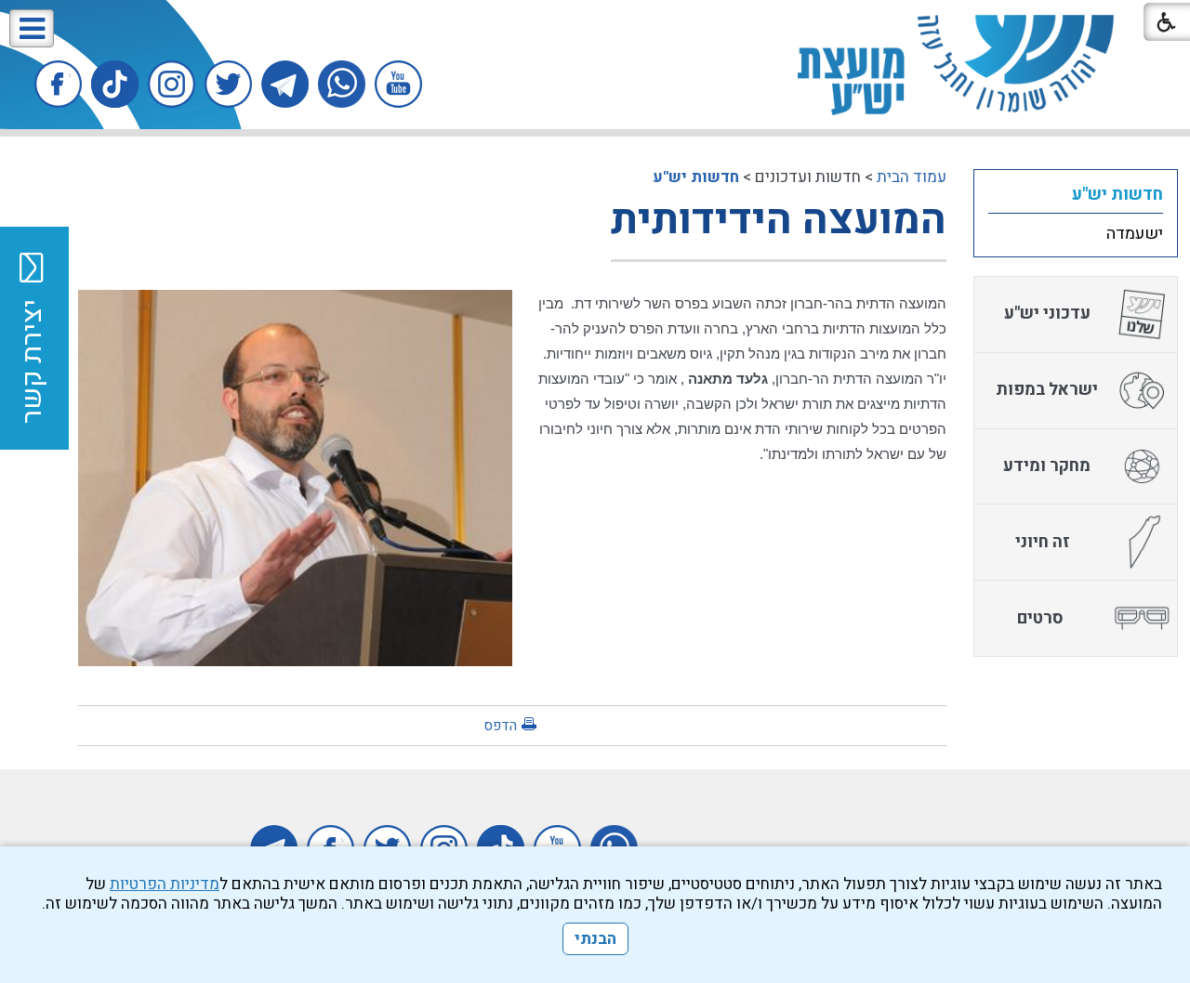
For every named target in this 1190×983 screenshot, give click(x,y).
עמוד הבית (911, 177)
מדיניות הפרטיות (164, 884)
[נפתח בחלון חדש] (398, 84)
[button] (31, 28)
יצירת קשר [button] (32, 361)
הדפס (500, 725)
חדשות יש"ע (696, 177)
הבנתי (595, 938)
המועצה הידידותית (778, 220)
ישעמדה (1134, 233)
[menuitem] (1075, 194)
